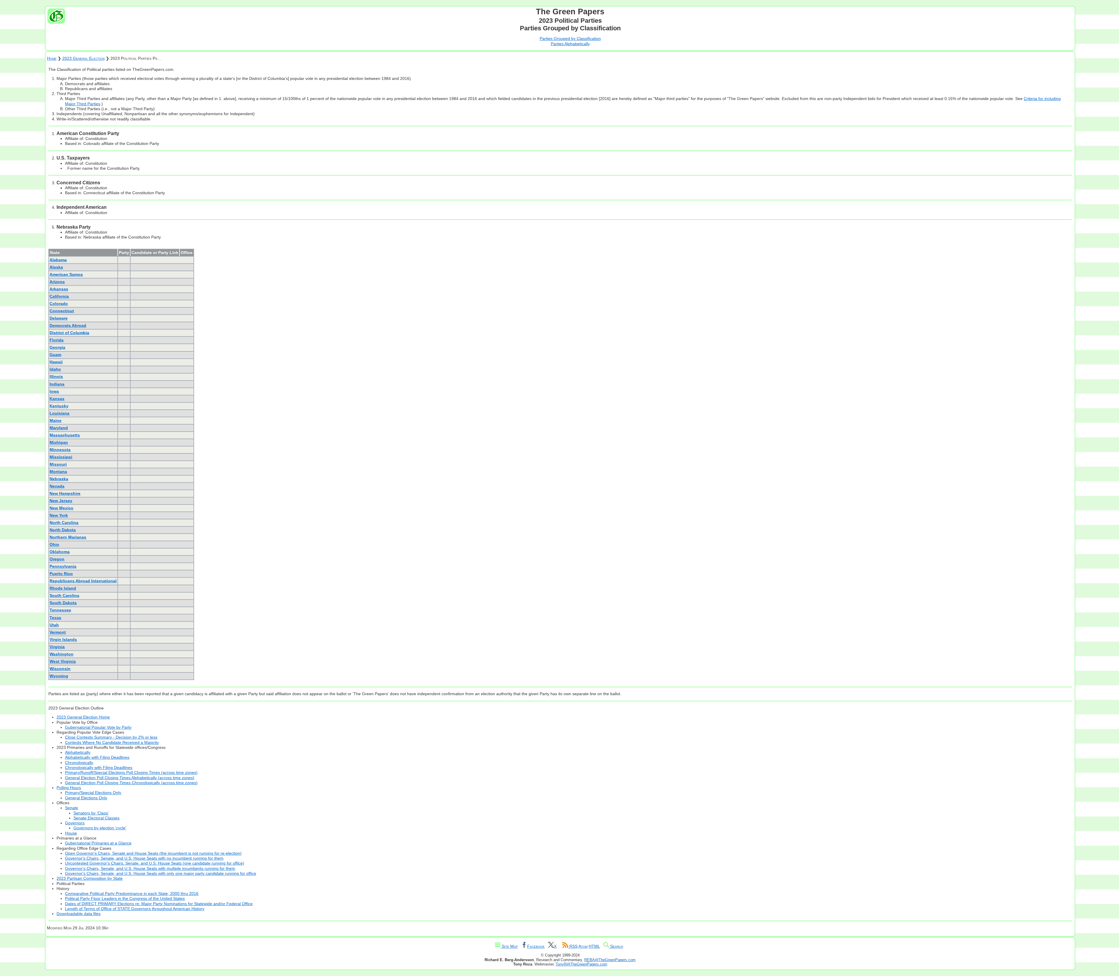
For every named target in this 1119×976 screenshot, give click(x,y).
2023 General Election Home (83, 717)
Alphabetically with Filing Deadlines (97, 757)
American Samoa (66, 274)
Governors (75, 823)
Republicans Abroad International (83, 581)
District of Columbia (69, 332)
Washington (61, 654)
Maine (55, 420)
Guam (55, 354)
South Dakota (63, 602)
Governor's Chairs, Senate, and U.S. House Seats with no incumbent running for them (144, 858)
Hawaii (56, 362)
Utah (54, 625)
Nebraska (59, 478)
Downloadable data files (79, 913)
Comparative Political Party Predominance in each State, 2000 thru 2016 (131, 893)
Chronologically (79, 762)
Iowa (54, 391)
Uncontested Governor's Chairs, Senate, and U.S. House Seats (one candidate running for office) (154, 863)
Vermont (58, 632)
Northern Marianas (68, 537)
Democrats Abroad (68, 325)
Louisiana (59, 413)
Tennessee (60, 610)
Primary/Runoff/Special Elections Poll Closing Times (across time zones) (131, 772)
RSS (573, 946)
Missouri (58, 464)
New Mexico (61, 508)
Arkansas (59, 289)
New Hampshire (65, 493)
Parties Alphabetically (570, 43)
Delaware (59, 318)
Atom (582, 946)
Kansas (57, 398)
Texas (55, 617)
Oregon (57, 559)
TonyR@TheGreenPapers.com (581, 964)
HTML (594, 946)
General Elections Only (86, 797)
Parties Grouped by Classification (570, 38)
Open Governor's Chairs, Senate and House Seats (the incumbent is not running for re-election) (153, 853)
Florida (57, 340)
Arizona (57, 281)
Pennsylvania (63, 566)
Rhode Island (63, 588)
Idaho (55, 369)
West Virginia (63, 661)
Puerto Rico (61, 573)
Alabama (58, 259)
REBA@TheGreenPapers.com (610, 960)
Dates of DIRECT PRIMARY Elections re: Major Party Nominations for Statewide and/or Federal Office (159, 903)
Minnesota (60, 449)
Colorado (59, 303)
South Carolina (64, 595)
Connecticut (62, 311)
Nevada (57, 486)
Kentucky (59, 406)
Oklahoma (60, 551)
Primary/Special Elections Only (93, 792)
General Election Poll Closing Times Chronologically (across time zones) (131, 782)
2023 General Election (83, 58)
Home (52, 58)
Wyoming (59, 676)
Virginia (57, 646)
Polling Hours (69, 787)
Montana (58, 471)
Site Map (509, 946)
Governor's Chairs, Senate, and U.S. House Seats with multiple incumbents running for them (150, 868)
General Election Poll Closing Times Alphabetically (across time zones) (129, 777)
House (71, 833)
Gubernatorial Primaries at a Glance (98, 843)
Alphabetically (77, 752)
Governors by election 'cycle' (99, 828)
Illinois (56, 376)
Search (616, 946)
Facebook (536, 946)
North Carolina (64, 522)
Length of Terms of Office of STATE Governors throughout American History (134, 908)
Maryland (59, 427)
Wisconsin (60, 668)
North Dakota (63, 530)
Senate (71, 807)
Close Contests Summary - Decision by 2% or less (111, 737)
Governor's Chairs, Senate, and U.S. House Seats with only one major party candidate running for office (160, 873)
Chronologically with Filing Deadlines (98, 767)
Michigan (59, 442)
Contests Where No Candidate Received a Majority (112, 742)
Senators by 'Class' (91, 813)
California (59, 296)
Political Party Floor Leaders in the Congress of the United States (125, 898)
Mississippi (61, 457)
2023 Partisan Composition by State (90, 878)
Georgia (57, 347)
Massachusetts (65, 435)
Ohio (54, 544)
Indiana (57, 384)
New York (59, 515)
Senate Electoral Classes (96, 818)
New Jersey (61, 500)
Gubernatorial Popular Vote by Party (98, 727)
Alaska (56, 267)
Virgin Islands (63, 639)
